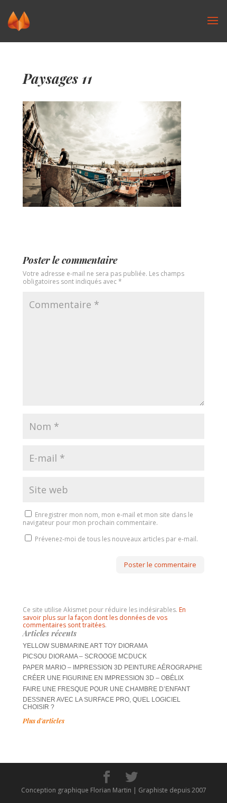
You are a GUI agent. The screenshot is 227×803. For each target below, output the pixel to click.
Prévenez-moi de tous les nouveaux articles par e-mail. (116, 538)
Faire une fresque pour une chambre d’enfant (106, 689)
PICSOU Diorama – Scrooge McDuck (85, 656)
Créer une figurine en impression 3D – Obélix (103, 678)
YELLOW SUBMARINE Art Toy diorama (85, 645)
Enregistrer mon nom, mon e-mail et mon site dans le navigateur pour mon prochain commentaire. (108, 518)
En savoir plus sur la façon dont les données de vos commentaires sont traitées (104, 617)
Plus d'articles (43, 720)
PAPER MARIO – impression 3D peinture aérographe (112, 667)
